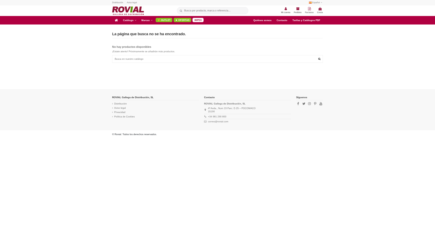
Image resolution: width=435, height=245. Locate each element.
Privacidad (119, 112)
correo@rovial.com (218, 121)
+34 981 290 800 (217, 116)
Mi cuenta (285, 12)
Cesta (320, 12)
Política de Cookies (124, 116)
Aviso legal (132, 2)
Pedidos (298, 12)
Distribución (118, 2)
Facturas (309, 12)
